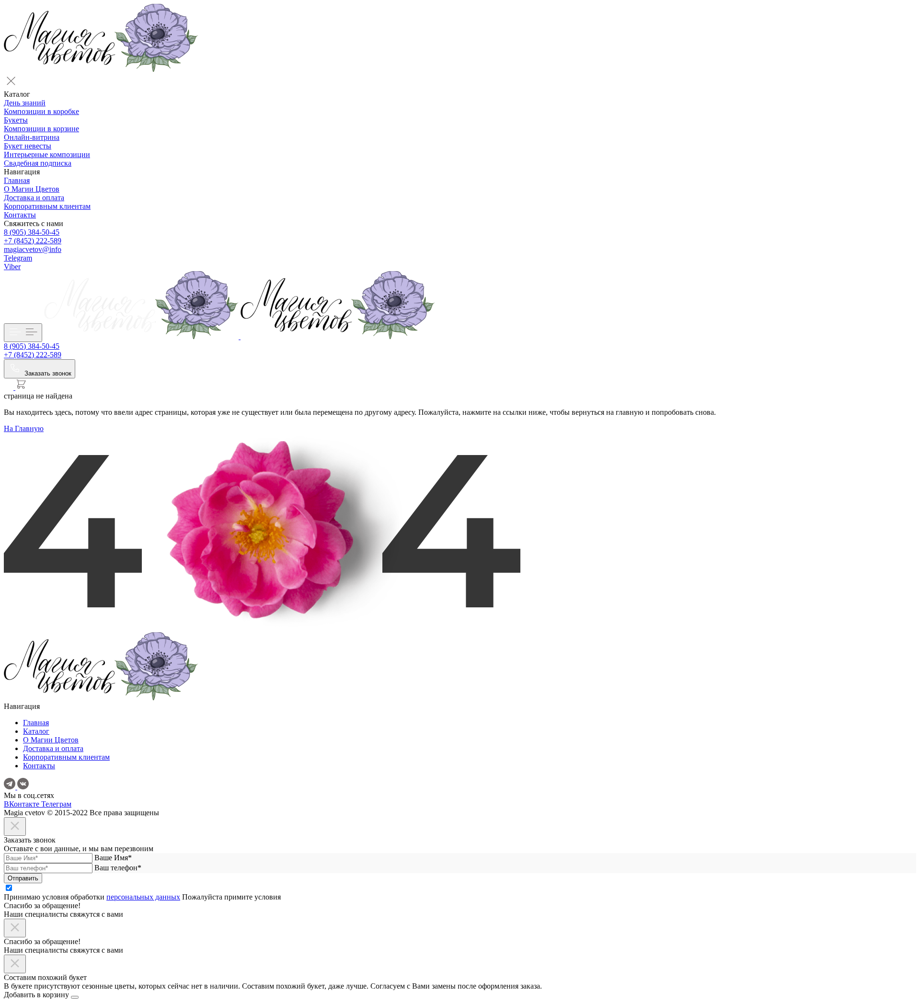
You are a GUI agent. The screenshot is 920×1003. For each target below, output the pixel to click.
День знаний (25, 103)
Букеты (16, 120)
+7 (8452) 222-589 (32, 241)
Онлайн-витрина (31, 137)
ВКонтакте (22, 804)
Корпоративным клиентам (47, 206)
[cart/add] (75, 997)
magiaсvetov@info (32, 249)
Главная (17, 180)
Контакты (20, 215)
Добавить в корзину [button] (37, 995)
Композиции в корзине (41, 129)
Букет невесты (27, 146)
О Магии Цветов (31, 189)
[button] (460, 82)
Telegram (18, 258)
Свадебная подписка (37, 163)
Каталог (36, 731)
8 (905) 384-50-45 (31, 232)
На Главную (24, 428)
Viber (12, 266)
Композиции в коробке (41, 111)
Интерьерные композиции (47, 154)
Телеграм (56, 804)
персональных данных (143, 897)
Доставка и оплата (34, 198)
